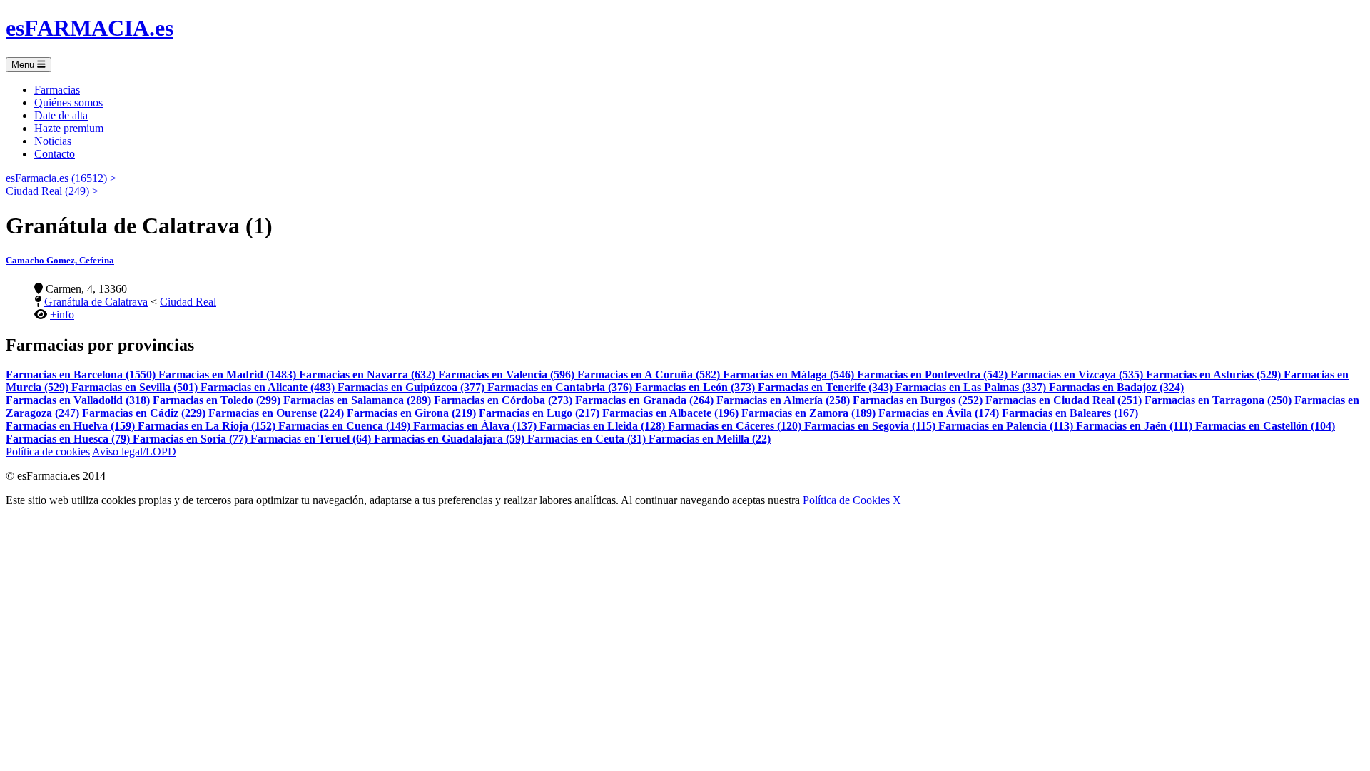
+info (62, 314)
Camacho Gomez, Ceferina (60, 260)
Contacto (54, 154)
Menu (24, 64)
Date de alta (61, 115)
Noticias (52, 141)
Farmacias (57, 90)
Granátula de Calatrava (96, 302)
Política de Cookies (846, 500)
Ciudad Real (188, 302)
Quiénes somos (68, 102)
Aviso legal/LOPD (134, 451)
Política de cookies (48, 451)
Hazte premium (68, 128)
